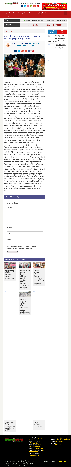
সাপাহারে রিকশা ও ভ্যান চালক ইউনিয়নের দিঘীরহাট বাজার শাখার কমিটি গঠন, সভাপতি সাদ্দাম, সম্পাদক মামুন (56, 38)
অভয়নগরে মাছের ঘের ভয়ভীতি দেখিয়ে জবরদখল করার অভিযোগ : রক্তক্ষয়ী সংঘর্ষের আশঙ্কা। (25, 306)
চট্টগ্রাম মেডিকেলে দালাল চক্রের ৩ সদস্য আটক (39, 425)
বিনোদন (48, 13)
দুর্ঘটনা (42, 13)
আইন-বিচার (23, 13)
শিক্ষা (56, 13)
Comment (11, 208)
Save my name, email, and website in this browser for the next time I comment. (21, 248)
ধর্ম (45, 13)
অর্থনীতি (13, 13)
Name (9, 228)
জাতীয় (9, 13)
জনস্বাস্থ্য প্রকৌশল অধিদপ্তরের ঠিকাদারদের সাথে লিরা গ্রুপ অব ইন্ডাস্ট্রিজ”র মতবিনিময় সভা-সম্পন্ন (39, 277)
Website (9, 239)
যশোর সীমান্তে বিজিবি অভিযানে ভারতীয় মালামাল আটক (9, 275)
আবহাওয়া (7, 16)
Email (9, 233)
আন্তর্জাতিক (29, 13)
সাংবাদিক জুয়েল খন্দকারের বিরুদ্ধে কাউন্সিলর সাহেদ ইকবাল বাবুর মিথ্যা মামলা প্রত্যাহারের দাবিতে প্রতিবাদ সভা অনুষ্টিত (25, 279)
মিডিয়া (52, 13)
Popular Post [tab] (62, 31)
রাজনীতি (18, 13)
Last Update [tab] (52, 31)
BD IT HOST (63, 461)
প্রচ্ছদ (6, 13)
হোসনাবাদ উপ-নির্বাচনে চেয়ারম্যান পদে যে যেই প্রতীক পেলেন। (10, 426)
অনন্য (11, 16)
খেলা (34, 13)
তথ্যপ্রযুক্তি (38, 13)
